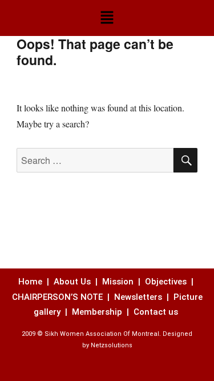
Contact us (157, 312)
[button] (106, 18)
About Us (72, 281)
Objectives (166, 281)
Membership (98, 312)
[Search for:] (95, 160)
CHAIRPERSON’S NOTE (57, 297)
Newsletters (139, 297)
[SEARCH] (185, 160)
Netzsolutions (111, 345)
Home (31, 281)
